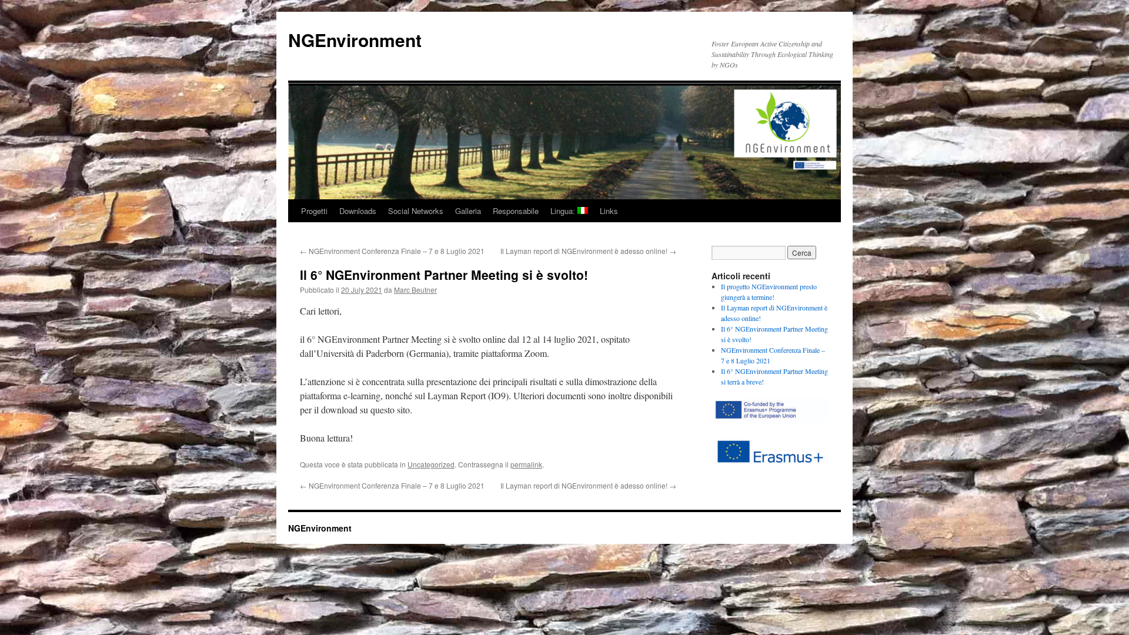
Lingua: (563, 210)
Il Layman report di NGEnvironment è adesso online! (588, 251)
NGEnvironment (355, 39)
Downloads (357, 210)
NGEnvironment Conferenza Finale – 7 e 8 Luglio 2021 (392, 251)
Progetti (314, 210)
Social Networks (415, 210)
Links (609, 210)
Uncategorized (431, 464)
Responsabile (516, 210)
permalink (526, 464)
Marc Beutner (415, 290)
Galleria (468, 210)
